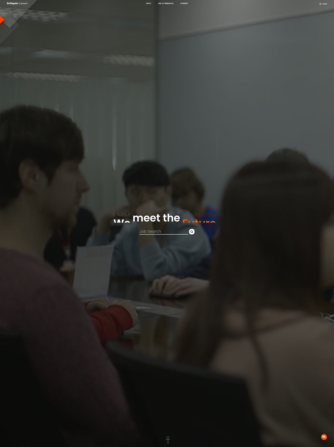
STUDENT (184, 3)
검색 (191, 231)
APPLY (148, 3)
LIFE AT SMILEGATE (165, 3)
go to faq (324, 437)
